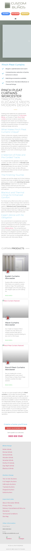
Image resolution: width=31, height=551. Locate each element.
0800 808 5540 (15, 436)
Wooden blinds (8, 457)
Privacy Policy (7, 505)
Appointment (25, 13)
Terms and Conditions (10, 514)
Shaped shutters (8, 490)
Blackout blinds (8, 468)
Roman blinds (7, 452)
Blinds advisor (9, 228)
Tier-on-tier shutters (10, 479)
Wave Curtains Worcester (12, 324)
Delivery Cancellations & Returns (14, 508)
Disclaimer (6, 511)
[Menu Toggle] (15, 19)
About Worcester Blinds (11, 503)
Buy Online (5, 13)
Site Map (6, 516)
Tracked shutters (8, 487)
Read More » (9, 295)
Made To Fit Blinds (20, 549)
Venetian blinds (8, 460)
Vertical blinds (7, 455)
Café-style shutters (9, 484)
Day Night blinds (8, 466)
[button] (4, 41)
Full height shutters (9, 481)
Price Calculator (15, 13)
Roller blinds (7, 449)
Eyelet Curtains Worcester (12, 277)
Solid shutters (7, 492)
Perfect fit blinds (8, 463)
